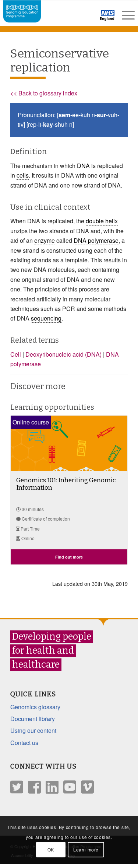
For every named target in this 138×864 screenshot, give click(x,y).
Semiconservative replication (59, 60)
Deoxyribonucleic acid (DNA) (63, 354)
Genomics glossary (35, 707)
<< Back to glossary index (43, 93)
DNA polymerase (96, 240)
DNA (83, 165)
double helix (102, 221)
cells (23, 175)
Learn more (86, 849)
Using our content (33, 730)
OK (50, 849)
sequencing (46, 318)
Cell (15, 354)
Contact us (24, 742)
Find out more (69, 557)
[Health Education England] (88, 18)
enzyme (44, 240)
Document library (32, 718)
